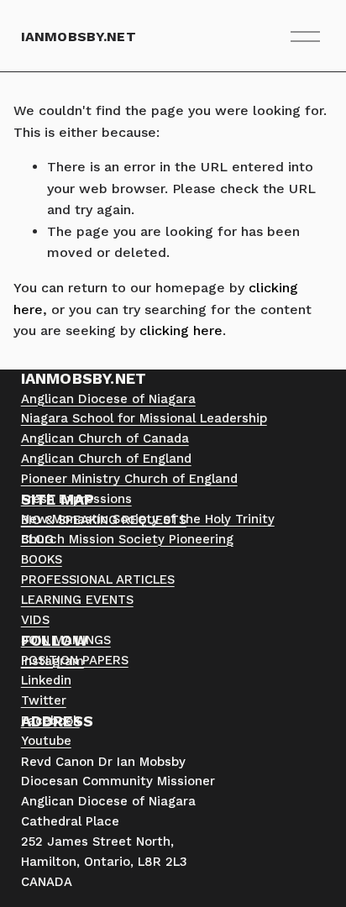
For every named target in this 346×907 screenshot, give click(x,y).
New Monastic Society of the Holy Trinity (148, 519)
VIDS (35, 619)
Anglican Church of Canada (105, 438)
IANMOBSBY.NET (78, 37)
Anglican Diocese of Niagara (108, 398)
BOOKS (41, 559)
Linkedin (46, 680)
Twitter (43, 700)
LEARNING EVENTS (77, 599)
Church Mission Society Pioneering (127, 539)
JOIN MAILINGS (66, 639)
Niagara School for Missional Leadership (144, 418)
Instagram (52, 660)
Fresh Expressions (76, 498)
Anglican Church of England (106, 458)
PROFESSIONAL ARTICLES (98, 579)
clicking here (181, 330)
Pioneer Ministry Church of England (129, 478)
